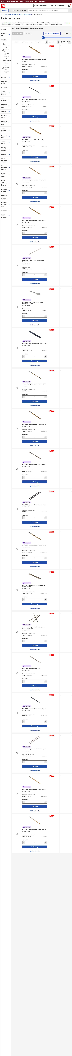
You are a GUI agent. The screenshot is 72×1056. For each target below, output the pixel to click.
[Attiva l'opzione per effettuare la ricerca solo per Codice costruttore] (26, 10)
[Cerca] (69, 10)
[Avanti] (70, 33)
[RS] (3, 6)
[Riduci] (23, 72)
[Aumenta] (45, 72)
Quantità (25, 69)
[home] (1, 14)
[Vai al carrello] (69, 5)
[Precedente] (63, 33)
